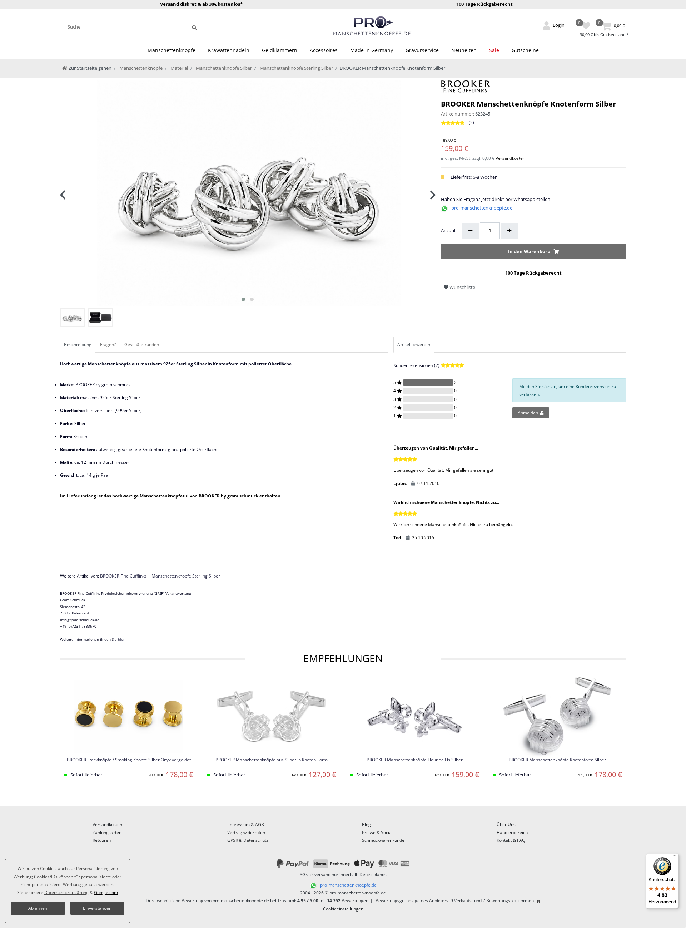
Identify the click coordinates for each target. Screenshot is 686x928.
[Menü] (674, 857)
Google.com (106, 892)
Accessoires (324, 50)
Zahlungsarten (107, 832)
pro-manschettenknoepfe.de (481, 208)
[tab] (78, 345)
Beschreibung (77, 345)
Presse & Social (377, 832)
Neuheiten (464, 50)
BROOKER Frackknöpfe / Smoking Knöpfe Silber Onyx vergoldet (129, 760)
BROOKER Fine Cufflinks (123, 576)
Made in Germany (371, 50)
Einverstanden (97, 908)
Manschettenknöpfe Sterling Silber (296, 68)
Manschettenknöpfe (171, 50)
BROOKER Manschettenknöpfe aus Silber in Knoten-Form (271, 760)
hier (121, 639)
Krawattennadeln (228, 50)
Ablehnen (37, 908)
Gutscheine (525, 50)
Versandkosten (510, 158)
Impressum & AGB (245, 824)
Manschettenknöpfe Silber (223, 68)
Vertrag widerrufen (246, 832)
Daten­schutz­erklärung (66, 892)
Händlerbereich (512, 832)
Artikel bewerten (413, 345)
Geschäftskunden (141, 345)
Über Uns (506, 824)
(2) (471, 122)
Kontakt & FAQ (511, 840)
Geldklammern (279, 50)
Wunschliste (461, 287)
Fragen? (108, 345)
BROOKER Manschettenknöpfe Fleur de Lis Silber (415, 760)
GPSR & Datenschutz (247, 840)
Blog (366, 824)
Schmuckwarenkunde (383, 840)
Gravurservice (422, 50)
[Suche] (194, 27)
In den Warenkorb (529, 251)
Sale (494, 50)
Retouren (102, 840)
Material (178, 68)
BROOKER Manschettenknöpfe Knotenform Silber (557, 760)
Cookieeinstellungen (343, 909)
